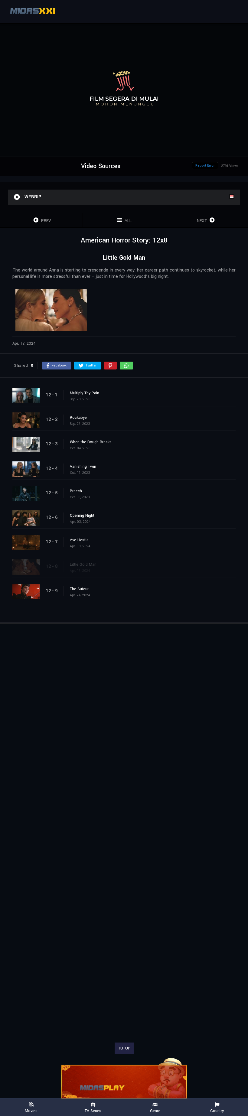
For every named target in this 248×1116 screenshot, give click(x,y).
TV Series (93, 1110)
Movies (31, 1110)
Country (217, 1110)
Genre (155, 1110)
